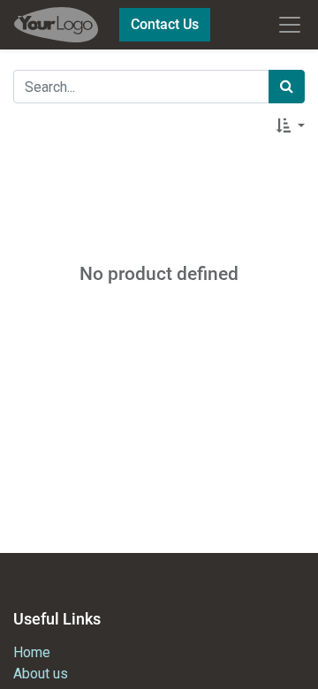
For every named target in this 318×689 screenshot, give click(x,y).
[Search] (287, 86)
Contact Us (165, 24)
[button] (290, 126)
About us (40, 673)
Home (31, 652)
